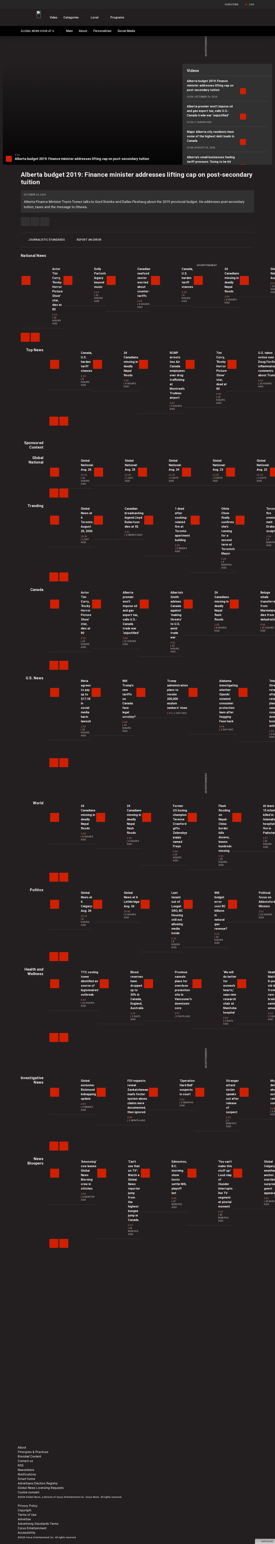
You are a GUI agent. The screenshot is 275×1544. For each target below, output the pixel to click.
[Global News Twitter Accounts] (103, 1413)
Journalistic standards (46, 239)
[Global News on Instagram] (217, 1413)
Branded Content (29, 1456)
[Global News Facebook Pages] (46, 1413)
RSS (21, 1465)
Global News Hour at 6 (37, 32)
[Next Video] (35, 337)
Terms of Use (27, 1515)
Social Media (126, 31)
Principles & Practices (33, 1452)
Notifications (27, 1474)
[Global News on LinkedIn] (46, 1443)
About (83, 31)
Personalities (102, 31)
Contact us (25, 1461)
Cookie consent (28, 1492)
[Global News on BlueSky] (217, 1443)
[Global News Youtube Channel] (160, 1413)
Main (69, 31)
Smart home (26, 1479)
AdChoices (267, 1541)
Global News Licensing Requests (41, 1488)
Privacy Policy (28, 1506)
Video (53, 17)
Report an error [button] (89, 239)
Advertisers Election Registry (38, 1483)
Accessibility (27, 1532)
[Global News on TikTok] (103, 1443)
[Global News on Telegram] (160, 1443)
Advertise (24, 1519)
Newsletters (26, 1470)
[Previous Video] (25, 337)
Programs (117, 17)
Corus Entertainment (32, 1528)
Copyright (24, 1510)
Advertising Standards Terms (38, 1524)
